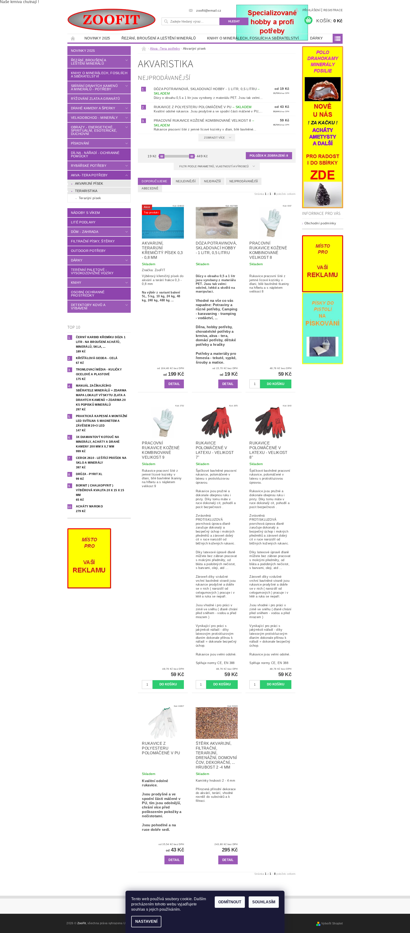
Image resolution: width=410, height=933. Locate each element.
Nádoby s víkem (85, 213)
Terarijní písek (90, 198)
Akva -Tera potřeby (89, 175)
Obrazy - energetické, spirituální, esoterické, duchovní (94, 130)
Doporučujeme (154, 181)
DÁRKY (316, 38)
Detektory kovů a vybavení (88, 306)
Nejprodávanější (243, 181)
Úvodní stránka (73, 38)
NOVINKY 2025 (97, 38)
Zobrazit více (214, 137)
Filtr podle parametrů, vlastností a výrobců (214, 166)
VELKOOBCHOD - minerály (94, 118)
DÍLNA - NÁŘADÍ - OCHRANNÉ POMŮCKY (95, 154)
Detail (174, 384)
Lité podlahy (83, 222)
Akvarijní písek (89, 183)
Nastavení (146, 921)
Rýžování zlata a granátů (95, 99)
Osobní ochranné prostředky (88, 293)
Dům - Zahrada (84, 232)
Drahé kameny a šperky (93, 108)
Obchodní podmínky (320, 223)
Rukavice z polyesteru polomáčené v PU (203, 107)
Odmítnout (229, 902)
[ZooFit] (111, 20)
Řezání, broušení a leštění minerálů (158, 38)
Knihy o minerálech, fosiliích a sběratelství (253, 38)
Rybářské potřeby (88, 166)
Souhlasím (263, 902)
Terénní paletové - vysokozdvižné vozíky (92, 271)
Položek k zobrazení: (269, 155)
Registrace (333, 10)
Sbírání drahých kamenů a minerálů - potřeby (94, 87)
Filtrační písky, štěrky (93, 241)
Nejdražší (212, 181)
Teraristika (86, 191)
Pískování (80, 143)
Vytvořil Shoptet (332, 923)
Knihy (76, 282)
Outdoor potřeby (88, 251)
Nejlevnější (186, 181)
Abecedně (150, 188)
